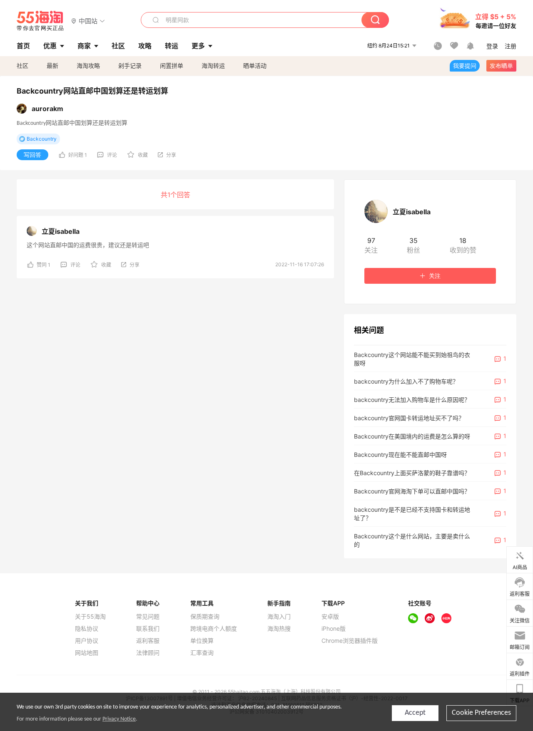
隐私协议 (86, 628)
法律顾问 (147, 652)
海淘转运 (213, 65)
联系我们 (147, 628)
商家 (84, 46)
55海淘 (40, 21)
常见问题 (147, 616)
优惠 (50, 46)
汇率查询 (202, 652)
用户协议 (86, 640)
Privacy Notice (119, 719)
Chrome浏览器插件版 (349, 640)
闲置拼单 (171, 65)
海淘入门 (279, 616)
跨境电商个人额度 (213, 628)
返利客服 (147, 640)
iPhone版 (333, 628)
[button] (88, 20)
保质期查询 (204, 616)
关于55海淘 (90, 616)
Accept (415, 713)
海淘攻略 (88, 65)
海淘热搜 (279, 628)
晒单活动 (254, 65)
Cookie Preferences (481, 713)
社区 (22, 65)
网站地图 (86, 652)
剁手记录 (130, 65)
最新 (52, 65)
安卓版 (330, 616)
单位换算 (202, 640)
